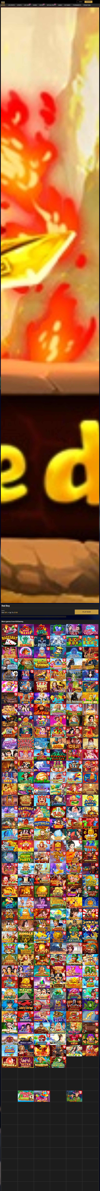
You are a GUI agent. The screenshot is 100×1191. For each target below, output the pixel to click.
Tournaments (77, 5)
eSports (42, 5)
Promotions (87, 5)
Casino (35, 5)
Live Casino (27, 5)
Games (60, 5)
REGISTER (88, 1)
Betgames (67, 5)
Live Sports (11, 5)
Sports (19, 5)
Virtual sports (51, 5)
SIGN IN (80, 1)
